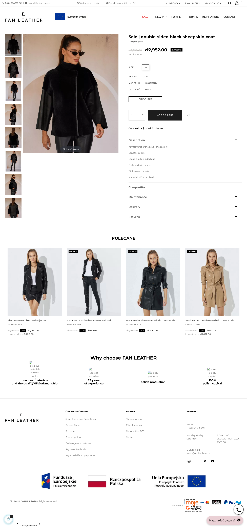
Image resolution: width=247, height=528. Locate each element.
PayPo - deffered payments (80, 455)
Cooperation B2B (135, 431)
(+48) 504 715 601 (196, 427)
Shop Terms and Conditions (81, 419)
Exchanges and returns (78, 443)
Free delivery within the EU (122, 3)
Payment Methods (76, 449)
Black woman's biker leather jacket (27, 320)
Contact (130, 437)
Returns (134, 216)
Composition (138, 187)
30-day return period (89, 3)
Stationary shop (134, 419)
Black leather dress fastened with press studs (150, 320)
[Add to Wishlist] (188, 115)
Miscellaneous (134, 425)
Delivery (134, 207)
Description (137, 140)
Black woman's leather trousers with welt (89, 320)
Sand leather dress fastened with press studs (209, 320)
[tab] (185, 140)
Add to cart (165, 115)
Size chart (71, 431)
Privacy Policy (73, 425)
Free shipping (73, 437)
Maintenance (138, 197)
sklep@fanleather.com (39, 3)
